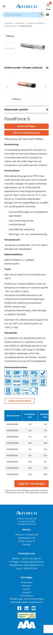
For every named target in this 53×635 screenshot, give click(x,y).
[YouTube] (33, 608)
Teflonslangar (10, 26)
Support (26, 592)
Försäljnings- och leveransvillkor (26, 599)
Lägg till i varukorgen (31, 483)
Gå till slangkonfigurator (26, 132)
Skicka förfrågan (26, 126)
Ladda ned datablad (19, 401)
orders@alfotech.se (33, 565)
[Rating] (26, 624)
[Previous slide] (7, 87)
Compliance (26, 595)
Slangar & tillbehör (36, 23)
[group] (26, 87)
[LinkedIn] (26, 608)
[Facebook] (19, 608)
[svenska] (48, 14)
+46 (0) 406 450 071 (31, 558)
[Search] (41, 14)
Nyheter (26, 586)
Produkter (20, 23)
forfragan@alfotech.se (32, 562)
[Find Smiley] (26, 615)
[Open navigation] (8, 6)
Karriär (26, 589)
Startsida (8, 23)
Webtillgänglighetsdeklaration (26, 602)
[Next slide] (46, 87)
